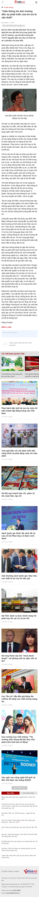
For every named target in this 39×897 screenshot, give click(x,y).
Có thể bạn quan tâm (13, 354)
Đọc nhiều (10, 793)
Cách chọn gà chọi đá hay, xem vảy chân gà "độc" (18, 827)
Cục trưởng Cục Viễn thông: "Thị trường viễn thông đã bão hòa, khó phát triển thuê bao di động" (18, 739)
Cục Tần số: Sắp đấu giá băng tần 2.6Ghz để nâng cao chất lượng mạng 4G (19, 699)
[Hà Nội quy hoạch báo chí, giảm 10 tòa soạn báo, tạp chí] (20, 478)
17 (19, 822)
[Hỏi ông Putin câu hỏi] (20, 640)
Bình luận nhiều (28, 793)
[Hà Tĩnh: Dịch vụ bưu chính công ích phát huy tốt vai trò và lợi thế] (20, 601)
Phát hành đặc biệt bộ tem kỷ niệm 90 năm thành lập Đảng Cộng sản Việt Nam (19, 410)
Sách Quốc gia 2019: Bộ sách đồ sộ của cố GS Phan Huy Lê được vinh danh (18, 536)
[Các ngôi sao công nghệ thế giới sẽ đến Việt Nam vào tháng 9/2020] (20, 762)
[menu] (3, 2)
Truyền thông (8, 7)
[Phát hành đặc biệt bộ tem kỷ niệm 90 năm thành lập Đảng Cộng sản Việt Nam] (20, 393)
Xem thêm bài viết (19, 788)
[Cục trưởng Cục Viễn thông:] (20, 722)
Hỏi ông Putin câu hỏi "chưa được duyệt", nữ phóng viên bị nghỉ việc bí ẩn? (19, 658)
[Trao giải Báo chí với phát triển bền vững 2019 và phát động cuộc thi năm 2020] (20, 435)
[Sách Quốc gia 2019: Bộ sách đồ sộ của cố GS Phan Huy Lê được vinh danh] (20, 518)
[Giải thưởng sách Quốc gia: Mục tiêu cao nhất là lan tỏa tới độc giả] (20, 561)
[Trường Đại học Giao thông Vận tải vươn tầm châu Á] (12, 363)
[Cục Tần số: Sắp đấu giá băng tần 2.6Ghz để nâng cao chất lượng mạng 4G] (20, 681)
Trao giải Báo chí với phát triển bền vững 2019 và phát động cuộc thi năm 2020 (19, 453)
